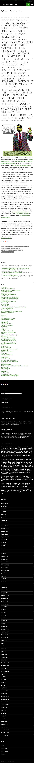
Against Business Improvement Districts (10, 290)
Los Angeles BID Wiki (8, 433)
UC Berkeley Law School (8, 252)
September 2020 (5, 537)
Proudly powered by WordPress (7, 761)
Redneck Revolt (4, 357)
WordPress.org (4, 754)
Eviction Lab (4, 316)
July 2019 (3, 576)
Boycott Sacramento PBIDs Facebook (10, 297)
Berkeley (4, 246)
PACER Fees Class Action (7, 351)
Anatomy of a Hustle (6, 293)
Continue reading (6, 238)
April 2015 (3, 718)
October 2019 (4, 567)
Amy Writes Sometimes (6, 291)
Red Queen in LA (5, 356)
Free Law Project (5, 321)
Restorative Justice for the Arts (8, 360)
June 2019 (3, 578)
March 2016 (4, 688)
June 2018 (3, 612)
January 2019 (4, 592)
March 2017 (4, 654)
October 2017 (4, 634)
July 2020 (3, 542)
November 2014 (5, 732)
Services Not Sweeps (6, 364)
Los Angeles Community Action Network (12, 272)
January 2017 (4, 660)
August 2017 (4, 640)
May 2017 (3, 648)
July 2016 (3, 676)
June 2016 (3, 679)
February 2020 (4, 556)
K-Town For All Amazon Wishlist (10, 275)
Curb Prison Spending (6, 309)
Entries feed (4, 748)
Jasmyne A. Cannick (6, 328)
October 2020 (4, 534)
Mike (12, 120)
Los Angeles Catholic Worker (9, 269)
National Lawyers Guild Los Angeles (9, 349)
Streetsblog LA (4, 370)
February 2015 (4, 724)
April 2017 (3, 651)
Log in (2, 745)
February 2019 (4, 590)
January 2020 (4, 559)
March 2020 (4, 553)
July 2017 (3, 643)
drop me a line (23, 437)
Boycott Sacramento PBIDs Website (9, 298)
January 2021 (4, 525)
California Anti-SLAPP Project (8, 301)
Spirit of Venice (4, 367)
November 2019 (5, 565)
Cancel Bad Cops (5, 304)
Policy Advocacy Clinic (7, 250)
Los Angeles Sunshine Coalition (8, 343)
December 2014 (5, 730)
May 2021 (3, 514)
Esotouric (3, 315)
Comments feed (5, 751)
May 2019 (3, 581)
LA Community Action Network (8, 340)
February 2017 (4, 657)
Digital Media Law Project (7, 312)
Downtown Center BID (23, 17)
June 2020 (3, 545)
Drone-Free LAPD (5, 314)
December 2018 (5, 595)
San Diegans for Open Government (9, 361)
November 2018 (5, 598)
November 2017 (5, 632)
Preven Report (4, 353)
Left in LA (3, 333)
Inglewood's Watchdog (6, 323)
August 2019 (4, 573)
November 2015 (5, 699)
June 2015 (3, 713)
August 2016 (4, 674)
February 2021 (4, 523)
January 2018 (4, 626)
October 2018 (4, 601)
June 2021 (3, 511)
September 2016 (5, 671)
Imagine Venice (4, 322)
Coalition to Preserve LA (7, 308)
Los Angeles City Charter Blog (8, 339)
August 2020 (4, 539)
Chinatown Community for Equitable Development (13, 307)
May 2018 (3, 615)
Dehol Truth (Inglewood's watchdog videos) (11, 311)
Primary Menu (32, 4)
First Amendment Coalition (7, 319)
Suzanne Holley (19, 250)
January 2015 (4, 727)
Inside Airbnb (4, 326)
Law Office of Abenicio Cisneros (9, 330)
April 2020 (3, 551)
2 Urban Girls (4, 287)
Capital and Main (5, 305)
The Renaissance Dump (6, 358)
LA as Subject (4, 336)
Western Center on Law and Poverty (10, 374)
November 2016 (5, 665)
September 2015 (5, 704)
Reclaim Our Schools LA (7, 354)
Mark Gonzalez (6, 248)
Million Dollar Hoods (6, 347)
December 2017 (5, 629)
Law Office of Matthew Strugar (8, 332)
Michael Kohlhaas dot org (9, 4)
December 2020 (5, 528)
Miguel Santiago (16, 248)
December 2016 (5, 662)
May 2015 (3, 716)
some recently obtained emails (20, 211)
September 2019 (5, 570)
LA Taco (3, 344)
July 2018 (3, 609)
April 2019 (3, 584)
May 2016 (3, 682)
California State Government (8, 17)
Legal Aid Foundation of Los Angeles (10, 335)
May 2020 (3, 548)
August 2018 (4, 606)
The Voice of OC (5, 372)
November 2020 (5, 531)
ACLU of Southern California (8, 288)
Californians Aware (5, 302)
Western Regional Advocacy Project (9, 375)
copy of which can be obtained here (21, 165)
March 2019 (4, 587)
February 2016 (4, 690)
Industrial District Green (7, 325)
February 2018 (4, 623)
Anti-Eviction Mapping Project (8, 294)
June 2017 (3, 646)
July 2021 (3, 509)
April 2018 (3, 618)
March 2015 (4, 721)
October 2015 (4, 702)
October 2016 (4, 668)
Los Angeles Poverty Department (9, 342)
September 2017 (5, 637)
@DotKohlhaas (4, 402)
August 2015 (4, 707)
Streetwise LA (4, 371)
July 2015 (3, 710)
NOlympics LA (4, 350)
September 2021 (5, 503)
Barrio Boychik (4, 295)
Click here (3, 411)
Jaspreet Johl (25, 246)
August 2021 (4, 506)
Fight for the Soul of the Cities (8, 318)
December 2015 (5, 696)
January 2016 (4, 693)
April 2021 (3, 517)
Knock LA (3, 329)
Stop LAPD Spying (5, 368)
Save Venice (4, 363)
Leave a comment (19, 120)
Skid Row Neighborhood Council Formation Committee (15, 268)
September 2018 (5, 604)
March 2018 (4, 620)
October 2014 (4, 735)
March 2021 (4, 520)
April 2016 (3, 685)
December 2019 (5, 562)
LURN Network (4, 346)
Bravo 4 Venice (4, 300)
